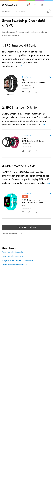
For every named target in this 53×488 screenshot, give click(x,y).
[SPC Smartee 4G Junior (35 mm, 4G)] (26, 143)
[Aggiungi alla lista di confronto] (23, 92)
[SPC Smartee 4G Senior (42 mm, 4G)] (26, 85)
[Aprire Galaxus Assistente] (42, 5)
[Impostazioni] (28, 5)
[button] (21, 35)
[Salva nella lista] (29, 92)
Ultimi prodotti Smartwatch (15, 264)
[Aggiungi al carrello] (36, 92)
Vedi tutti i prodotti (26, 227)
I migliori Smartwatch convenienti (17, 260)
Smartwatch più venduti (13, 252)
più (20, 66)
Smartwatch (27, 77)
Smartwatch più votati (12, 256)
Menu (7, 11)
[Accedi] (35, 4)
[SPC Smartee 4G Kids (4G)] (26, 203)
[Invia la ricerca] (16, 12)
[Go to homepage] (9, 4)
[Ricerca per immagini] (48, 11)
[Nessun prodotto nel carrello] (48, 5)
